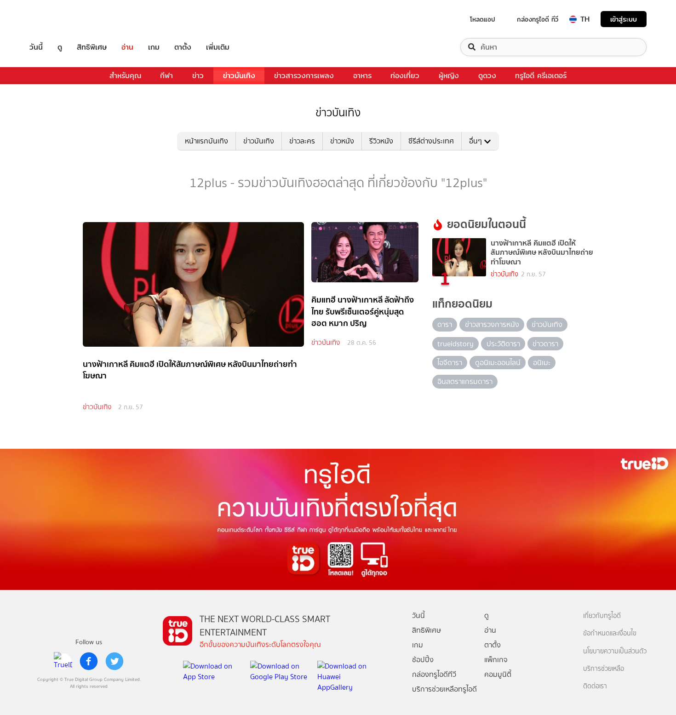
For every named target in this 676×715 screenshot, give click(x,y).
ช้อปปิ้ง (423, 659)
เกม (154, 47)
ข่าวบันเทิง (239, 75)
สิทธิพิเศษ (92, 47)
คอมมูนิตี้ (497, 674)
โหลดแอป (482, 19)
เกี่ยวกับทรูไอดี (602, 616)
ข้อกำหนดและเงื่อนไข (609, 633)
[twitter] (114, 661)
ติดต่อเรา (595, 686)
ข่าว (198, 75)
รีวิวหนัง (381, 141)
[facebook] (89, 661)
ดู (59, 47)
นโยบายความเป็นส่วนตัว (615, 651)
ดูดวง (487, 75)
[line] (63, 661)
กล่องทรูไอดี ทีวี (537, 19)
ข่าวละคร (302, 141)
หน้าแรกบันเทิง (206, 141)
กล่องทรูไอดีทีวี (434, 674)
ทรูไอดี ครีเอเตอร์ (541, 75)
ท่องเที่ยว (404, 75)
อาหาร (362, 75)
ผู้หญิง (449, 75)
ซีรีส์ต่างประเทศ (431, 141)
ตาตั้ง (182, 47)
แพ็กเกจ (496, 659)
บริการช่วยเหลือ (603, 669)
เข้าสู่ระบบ (623, 19)
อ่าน (127, 47)
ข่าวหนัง (342, 141)
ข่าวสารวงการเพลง (304, 75)
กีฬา (166, 75)
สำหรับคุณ (125, 75)
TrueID (57, 19)
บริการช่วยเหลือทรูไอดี (444, 689)
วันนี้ (36, 47)
